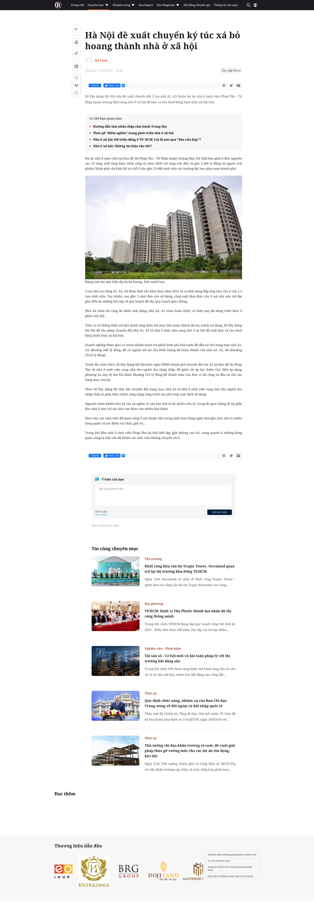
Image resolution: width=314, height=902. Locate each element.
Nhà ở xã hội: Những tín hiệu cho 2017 (122, 146)
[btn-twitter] (231, 85)
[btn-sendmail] (238, 85)
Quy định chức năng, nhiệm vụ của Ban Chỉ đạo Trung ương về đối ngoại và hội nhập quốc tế (186, 703)
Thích (114, 85)
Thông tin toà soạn (226, 5)
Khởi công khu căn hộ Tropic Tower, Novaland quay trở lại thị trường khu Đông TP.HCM (190, 569)
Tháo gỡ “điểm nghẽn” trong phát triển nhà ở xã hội (133, 133)
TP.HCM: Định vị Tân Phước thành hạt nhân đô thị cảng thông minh (188, 614)
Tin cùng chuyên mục (115, 549)
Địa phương (154, 604)
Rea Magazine (166, 5)
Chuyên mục (96, 5)
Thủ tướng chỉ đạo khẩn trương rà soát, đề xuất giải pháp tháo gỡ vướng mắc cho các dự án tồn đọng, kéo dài (190, 750)
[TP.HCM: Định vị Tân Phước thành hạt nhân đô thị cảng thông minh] (116, 616)
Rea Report (146, 5)
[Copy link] (76, 53)
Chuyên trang (121, 5)
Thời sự (151, 693)
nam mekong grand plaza (231, 854)
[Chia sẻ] (76, 42)
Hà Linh (101, 60)
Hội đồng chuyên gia (197, 5)
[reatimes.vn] (58, 5)
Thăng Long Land (230, 876)
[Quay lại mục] (76, 29)
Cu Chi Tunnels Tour (219, 860)
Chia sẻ (95, 85)
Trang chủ (77, 5)
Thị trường (153, 559)
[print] (76, 66)
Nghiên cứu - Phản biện (163, 648)
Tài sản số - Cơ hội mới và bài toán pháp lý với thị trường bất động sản (187, 658)
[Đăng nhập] (255, 6)
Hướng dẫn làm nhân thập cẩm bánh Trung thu (130, 126)
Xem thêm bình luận (105, 525)
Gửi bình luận (219, 512)
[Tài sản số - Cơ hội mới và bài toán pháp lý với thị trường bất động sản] (116, 661)
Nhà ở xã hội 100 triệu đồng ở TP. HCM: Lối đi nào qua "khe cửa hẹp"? (147, 139)
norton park (236, 866)
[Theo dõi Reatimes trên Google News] (231, 71)
